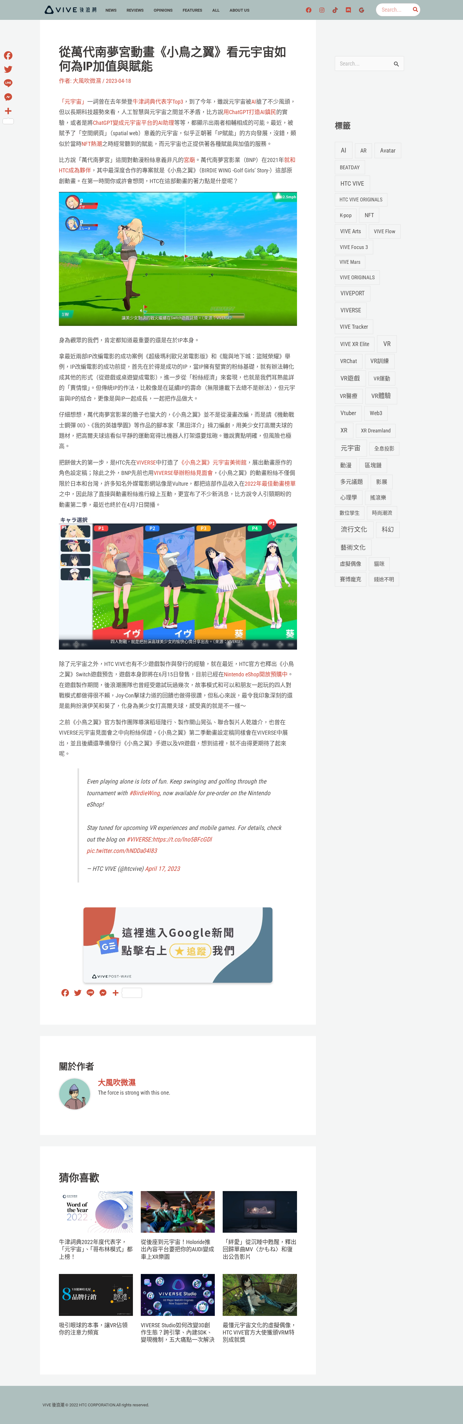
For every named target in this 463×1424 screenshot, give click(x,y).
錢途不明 (384, 579)
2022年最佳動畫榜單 (270, 483)
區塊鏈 (373, 465)
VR (387, 344)
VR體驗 (381, 396)
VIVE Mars (350, 262)
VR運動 (382, 378)
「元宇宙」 (73, 101)
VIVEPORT (352, 293)
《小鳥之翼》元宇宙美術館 (213, 462)
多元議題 (351, 481)
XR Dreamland (376, 430)
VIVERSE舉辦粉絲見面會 (183, 473)
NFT (369, 215)
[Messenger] (8, 97)
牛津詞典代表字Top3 (158, 101)
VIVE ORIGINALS (357, 277)
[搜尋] (416, 9)
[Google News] (361, 10)
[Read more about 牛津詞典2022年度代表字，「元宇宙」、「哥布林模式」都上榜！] (96, 1211)
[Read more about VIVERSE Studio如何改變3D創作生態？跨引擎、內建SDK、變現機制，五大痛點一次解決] (178, 1294)
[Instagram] (322, 10)
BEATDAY (350, 167)
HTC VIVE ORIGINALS (361, 200)
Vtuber (348, 413)
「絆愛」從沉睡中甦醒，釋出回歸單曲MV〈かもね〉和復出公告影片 (259, 1249)
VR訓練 (379, 361)
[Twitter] (8, 69)
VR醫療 (348, 396)
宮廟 (189, 160)
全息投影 (384, 449)
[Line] (8, 83)
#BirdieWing (144, 793)
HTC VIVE (352, 183)
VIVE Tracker (354, 327)
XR (343, 430)
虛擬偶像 (350, 564)
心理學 (348, 497)
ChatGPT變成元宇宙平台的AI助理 (133, 122)
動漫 (346, 465)
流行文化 (354, 529)
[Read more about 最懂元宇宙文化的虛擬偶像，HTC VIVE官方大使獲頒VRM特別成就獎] (260, 1294)
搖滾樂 (378, 498)
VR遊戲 (350, 378)
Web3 (376, 413)
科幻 (388, 529)
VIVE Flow (384, 231)
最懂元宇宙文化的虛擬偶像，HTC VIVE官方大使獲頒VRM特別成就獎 (259, 1332)
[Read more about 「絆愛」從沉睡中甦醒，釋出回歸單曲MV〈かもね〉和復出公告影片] (260, 1211)
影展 (381, 482)
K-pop (346, 215)
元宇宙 (351, 448)
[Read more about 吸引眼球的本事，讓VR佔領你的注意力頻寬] (96, 1294)
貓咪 (379, 564)
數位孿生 (350, 513)
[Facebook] (309, 10)
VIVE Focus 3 (354, 247)
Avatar (388, 150)
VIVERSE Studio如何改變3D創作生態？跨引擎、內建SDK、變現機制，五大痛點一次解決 (177, 1332)
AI (253, 101)
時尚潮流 (382, 513)
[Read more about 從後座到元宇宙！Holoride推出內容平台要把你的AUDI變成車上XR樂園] (178, 1211)
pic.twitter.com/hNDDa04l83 (122, 850)
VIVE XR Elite (354, 344)
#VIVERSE (138, 839)
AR (363, 150)
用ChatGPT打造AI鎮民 (249, 112)
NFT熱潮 (92, 144)
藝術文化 (353, 547)
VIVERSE (146, 462)
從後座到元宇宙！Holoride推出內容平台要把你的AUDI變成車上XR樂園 (177, 1249)
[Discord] (348, 10)
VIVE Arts (350, 231)
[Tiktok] (335, 10)
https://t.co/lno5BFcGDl (182, 839)
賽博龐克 (350, 579)
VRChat (348, 361)
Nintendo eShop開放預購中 (256, 674)
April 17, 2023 (162, 868)
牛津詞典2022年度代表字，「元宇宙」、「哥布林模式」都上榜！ (96, 1249)
